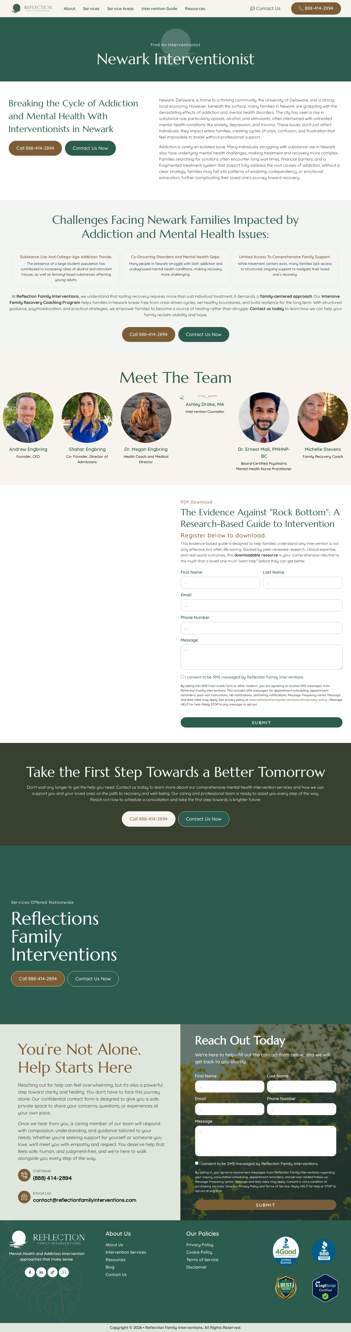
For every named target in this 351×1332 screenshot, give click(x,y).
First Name (191, 572)
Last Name (273, 572)
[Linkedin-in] (41, 1272)
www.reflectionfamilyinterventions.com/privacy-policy (288, 700)
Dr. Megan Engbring (146, 449)
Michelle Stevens (323, 449)
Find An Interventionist (175, 44)
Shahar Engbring (87, 449)
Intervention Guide (159, 8)
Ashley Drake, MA (205, 404)
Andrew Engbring (28, 449)
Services (91, 8)
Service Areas (120, 8)
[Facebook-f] (30, 1272)
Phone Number (195, 617)
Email (186, 595)
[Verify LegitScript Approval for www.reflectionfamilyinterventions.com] (325, 1300)
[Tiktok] (53, 1272)
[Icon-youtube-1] (64, 1272)
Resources (195, 8)
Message (189, 640)
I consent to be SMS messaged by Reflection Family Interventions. (244, 677)
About (69, 8)
